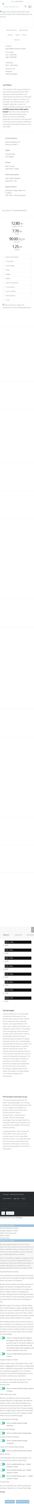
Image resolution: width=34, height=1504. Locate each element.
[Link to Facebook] (21, 1195)
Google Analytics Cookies (9, 1358)
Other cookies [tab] (5, 1234)
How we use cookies (7, 1239)
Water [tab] (8, 277)
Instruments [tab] (10, 286)
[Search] (24, 6)
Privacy (2, 1490)
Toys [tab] (7, 298)
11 (24, 24)
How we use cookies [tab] (7, 1224)
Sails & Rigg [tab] (10, 264)
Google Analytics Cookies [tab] (9, 1229)
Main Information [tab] (12, 256)
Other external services (8, 1393)
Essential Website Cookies (9, 1270)
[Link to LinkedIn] (27, 1195)
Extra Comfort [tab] (11, 290)
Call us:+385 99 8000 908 (17, 1)
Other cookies (5, 1453)
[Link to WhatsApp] (30, 1195)
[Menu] (28, 6)
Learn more (10, 1211)
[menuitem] (24, 6)
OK (3, 1211)
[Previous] (1, 16)
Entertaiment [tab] (10, 294)
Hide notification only (22, 1500)
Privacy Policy (4, 1480)
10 (23, 24)
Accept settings (10, 1500)
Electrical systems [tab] (12, 281)
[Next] (32, 16)
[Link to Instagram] (18, 1195)
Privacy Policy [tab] (4, 1237)
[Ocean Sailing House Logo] (14, 6)
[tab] (6, 932)
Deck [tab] (7, 268)
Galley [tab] (8, 273)
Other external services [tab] (8, 1232)
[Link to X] (24, 1195)
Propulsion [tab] (10, 260)
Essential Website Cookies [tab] (9, 1227)
